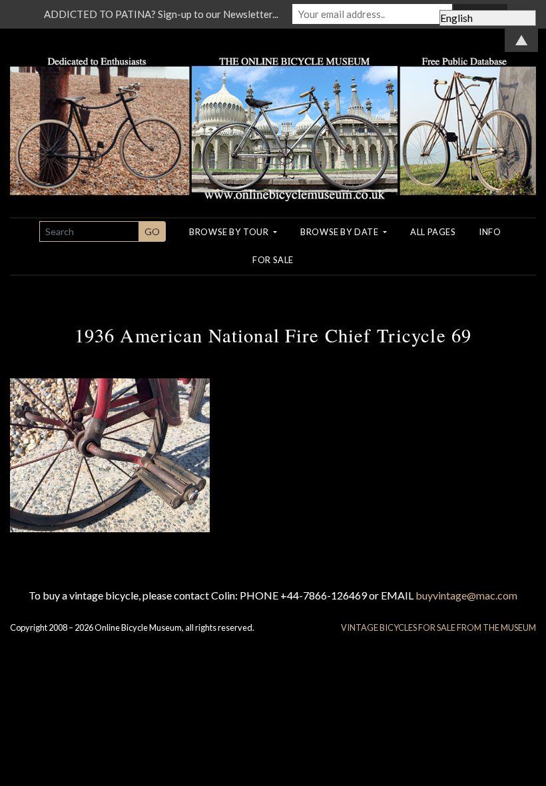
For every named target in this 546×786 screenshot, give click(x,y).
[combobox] (89, 231)
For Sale (273, 259)
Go (152, 231)
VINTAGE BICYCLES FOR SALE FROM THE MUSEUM (438, 627)
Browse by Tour (230, 231)
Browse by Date (340, 231)
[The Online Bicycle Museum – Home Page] (273, 113)
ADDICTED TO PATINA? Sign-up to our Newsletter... (161, 14)
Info (490, 231)
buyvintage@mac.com (466, 595)
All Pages (432, 231)
